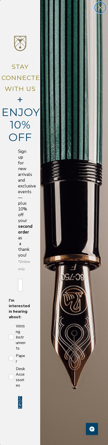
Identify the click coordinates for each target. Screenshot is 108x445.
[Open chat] (92, 429)
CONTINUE (20, 402)
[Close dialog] (100, 7)
